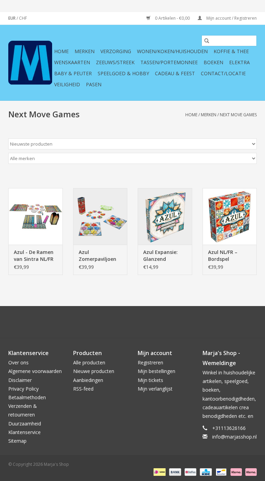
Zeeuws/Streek (115, 62)
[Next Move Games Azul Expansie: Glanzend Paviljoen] (165, 216)
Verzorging (115, 51)
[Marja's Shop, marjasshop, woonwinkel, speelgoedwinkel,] (30, 63)
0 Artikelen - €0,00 (172, 18)
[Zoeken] (207, 40)
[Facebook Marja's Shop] (95, 321)
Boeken (213, 62)
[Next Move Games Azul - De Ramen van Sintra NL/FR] (35, 216)
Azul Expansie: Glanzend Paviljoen (160, 256)
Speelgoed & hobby (123, 73)
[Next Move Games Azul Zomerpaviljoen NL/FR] (100, 216)
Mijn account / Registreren (231, 18)
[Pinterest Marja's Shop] (132, 321)
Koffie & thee (231, 51)
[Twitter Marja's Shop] (107, 321)
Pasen (93, 84)
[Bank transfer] (174, 471)
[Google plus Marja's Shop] (120, 321)
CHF (23, 18)
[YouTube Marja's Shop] (144, 321)
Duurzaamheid (24, 423)
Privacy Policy (23, 388)
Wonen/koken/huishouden (172, 51)
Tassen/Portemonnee (169, 62)
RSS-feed (83, 388)
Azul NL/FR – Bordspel (222, 255)
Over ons (18, 362)
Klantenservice (24, 432)
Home (61, 51)
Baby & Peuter (73, 73)
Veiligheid (67, 84)
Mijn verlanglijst (155, 388)
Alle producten (89, 362)
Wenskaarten (72, 62)
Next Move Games (238, 115)
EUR (12, 18)
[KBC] (205, 471)
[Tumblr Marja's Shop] (157, 321)
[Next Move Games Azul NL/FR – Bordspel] (230, 216)
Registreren (150, 362)
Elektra (239, 62)
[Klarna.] (250, 471)
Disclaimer (20, 380)
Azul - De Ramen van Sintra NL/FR (33, 255)
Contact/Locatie (223, 73)
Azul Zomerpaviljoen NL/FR (97, 256)
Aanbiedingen (88, 380)
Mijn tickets (150, 380)
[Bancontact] (220, 471)
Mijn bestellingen (156, 371)
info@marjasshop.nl (234, 436)
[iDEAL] (158, 471)
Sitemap (17, 441)
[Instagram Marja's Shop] (169, 321)
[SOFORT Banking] (235, 471)
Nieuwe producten (93, 371)
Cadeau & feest (175, 73)
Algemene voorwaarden (35, 371)
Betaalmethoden (27, 397)
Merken (85, 51)
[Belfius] (189, 471)
